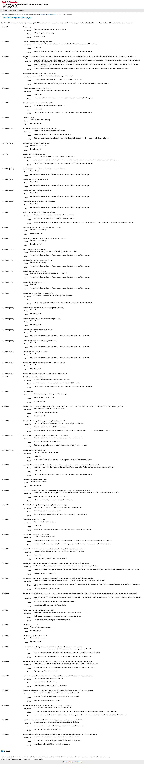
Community (21, 10)
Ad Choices (78, 762)
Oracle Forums (13, 10)
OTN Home (4, 10)
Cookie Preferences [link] (68, 762)
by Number (43, 14)
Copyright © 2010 (5, 756)
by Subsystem (51, 14)
